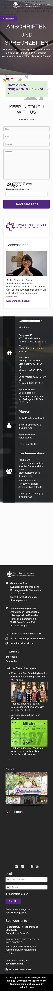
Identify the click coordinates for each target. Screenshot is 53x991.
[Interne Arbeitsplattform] (22, 866)
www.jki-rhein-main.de (21, 643)
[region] (26, 789)
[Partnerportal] (16, 866)
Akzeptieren (8, 18)
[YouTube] (37, 866)
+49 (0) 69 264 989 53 (29, 633)
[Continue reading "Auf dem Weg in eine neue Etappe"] (29, 733)
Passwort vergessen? (16, 912)
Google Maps (19, 600)
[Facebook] (27, 866)
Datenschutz (12, 661)
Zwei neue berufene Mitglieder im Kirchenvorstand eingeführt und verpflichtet (29, 677)
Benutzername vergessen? (19, 909)
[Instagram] (32, 866)
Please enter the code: (17, 189)
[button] (9, 783)
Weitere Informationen (21, 24)
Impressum (11, 656)
